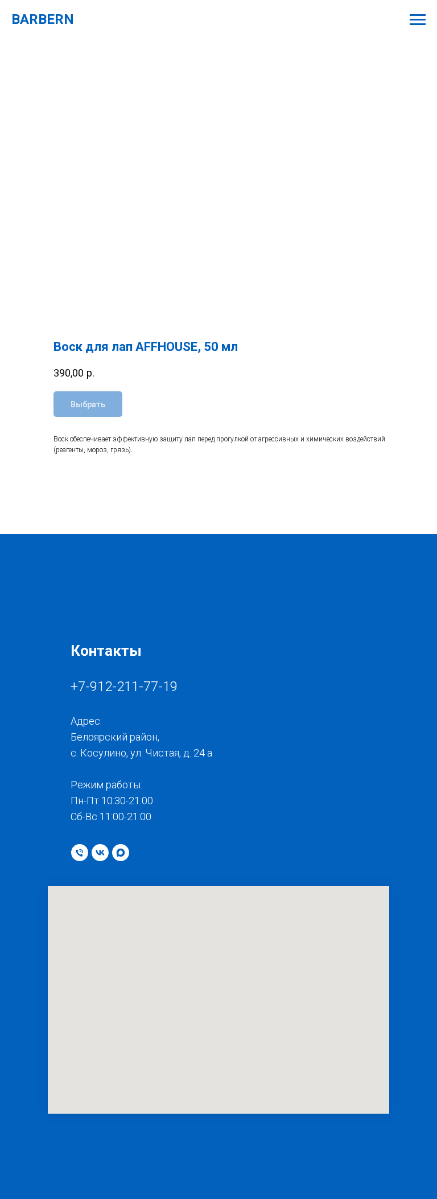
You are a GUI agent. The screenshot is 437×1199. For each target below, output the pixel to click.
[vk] (100, 852)
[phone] (79, 852)
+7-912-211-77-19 (124, 686)
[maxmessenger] (120, 852)
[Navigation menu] (418, 20)
